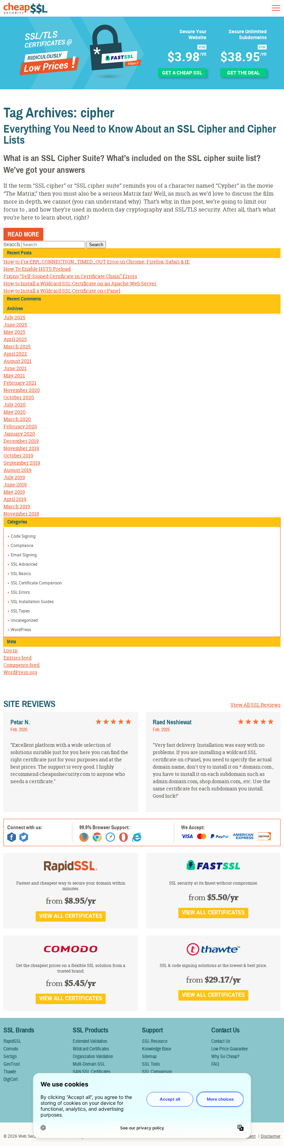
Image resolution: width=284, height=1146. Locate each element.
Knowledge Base (156, 1049)
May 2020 (14, 412)
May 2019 (14, 492)
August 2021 (17, 361)
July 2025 (14, 317)
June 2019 (15, 484)
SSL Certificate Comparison (36, 582)
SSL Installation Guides (32, 601)
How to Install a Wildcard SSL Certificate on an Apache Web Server (80, 283)
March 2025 (16, 346)
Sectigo (10, 1057)
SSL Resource (154, 1041)
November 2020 (21, 390)
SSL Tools (151, 1064)
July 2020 (14, 404)
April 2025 (15, 339)
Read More (23, 234)
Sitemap (149, 1057)
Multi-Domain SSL (89, 1064)
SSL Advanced (24, 564)
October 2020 (18, 397)
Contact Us (220, 1041)
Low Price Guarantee (229, 1049)
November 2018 (21, 513)
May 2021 (14, 375)
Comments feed (21, 665)
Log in (10, 650)
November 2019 (21, 448)
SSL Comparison (157, 1072)
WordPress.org (20, 672)
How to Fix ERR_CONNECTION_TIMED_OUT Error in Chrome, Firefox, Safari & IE (96, 261)
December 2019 (21, 441)
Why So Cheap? (225, 1057)
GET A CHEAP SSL (182, 72)
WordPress (21, 629)
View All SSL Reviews (255, 704)
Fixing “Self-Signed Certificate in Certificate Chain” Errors (70, 276)
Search (11, 244)
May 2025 (14, 332)
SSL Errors (20, 592)
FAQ (215, 1064)
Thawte (9, 1072)
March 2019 (16, 506)
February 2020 (20, 426)
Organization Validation (93, 1057)
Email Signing (24, 554)
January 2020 (19, 433)
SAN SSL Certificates (91, 1072)
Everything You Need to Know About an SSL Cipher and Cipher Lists (139, 134)
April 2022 (15, 353)
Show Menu (276, 8)
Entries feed (17, 657)
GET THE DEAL (243, 72)
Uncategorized (24, 620)
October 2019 (18, 455)
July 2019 (14, 477)
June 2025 (15, 324)
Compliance (22, 545)
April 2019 (14, 499)
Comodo (10, 1049)
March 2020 (17, 419)
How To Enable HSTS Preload (37, 269)
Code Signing (23, 536)
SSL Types (20, 611)
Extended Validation (90, 1041)
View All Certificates (70, 916)
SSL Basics (21, 573)
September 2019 (21, 462)
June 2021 (15, 368)
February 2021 (19, 382)
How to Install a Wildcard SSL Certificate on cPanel (61, 290)
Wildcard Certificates (91, 1049)
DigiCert (10, 1079)
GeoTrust (11, 1064)
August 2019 (17, 470)
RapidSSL (12, 1041)
